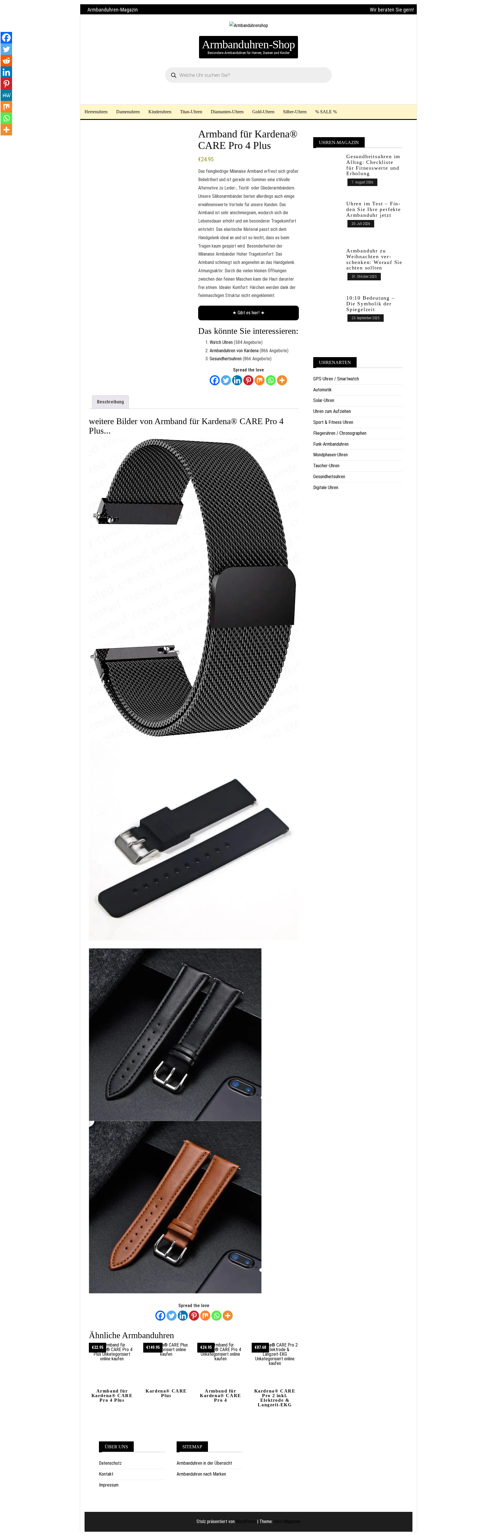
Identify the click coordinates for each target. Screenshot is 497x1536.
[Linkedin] (237, 380)
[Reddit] (6, 60)
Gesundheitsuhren (226, 358)
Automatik (322, 389)
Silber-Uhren (295, 111)
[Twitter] (226, 380)
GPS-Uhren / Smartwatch (336, 379)
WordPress (246, 1521)
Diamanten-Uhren (227, 111)
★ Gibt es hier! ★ (248, 312)
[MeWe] (6, 95)
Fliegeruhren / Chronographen (339, 433)
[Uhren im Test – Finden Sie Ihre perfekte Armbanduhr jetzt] (327, 221)
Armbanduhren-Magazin (112, 10)
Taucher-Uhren (326, 465)
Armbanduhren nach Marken (201, 1474)
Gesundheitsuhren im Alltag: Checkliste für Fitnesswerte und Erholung (373, 165)
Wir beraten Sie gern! (392, 10)
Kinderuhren (159, 111)
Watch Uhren (221, 342)
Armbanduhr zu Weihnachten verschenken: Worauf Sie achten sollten (374, 259)
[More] (282, 380)
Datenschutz (110, 1463)
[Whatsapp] (271, 380)
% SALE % (326, 111)
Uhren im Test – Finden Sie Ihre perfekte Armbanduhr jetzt (373, 209)
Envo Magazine (287, 1521)
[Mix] (260, 380)
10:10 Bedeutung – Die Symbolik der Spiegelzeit (370, 303)
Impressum (108, 1485)
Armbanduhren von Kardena (234, 350)
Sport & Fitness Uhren (333, 422)
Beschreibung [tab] (110, 402)
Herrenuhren (96, 111)
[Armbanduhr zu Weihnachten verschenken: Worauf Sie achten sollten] (327, 268)
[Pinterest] (248, 380)
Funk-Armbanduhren (331, 444)
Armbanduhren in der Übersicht (204, 1463)
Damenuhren (128, 111)
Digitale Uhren (325, 487)
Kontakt (106, 1474)
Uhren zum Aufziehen (332, 411)
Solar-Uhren (323, 400)
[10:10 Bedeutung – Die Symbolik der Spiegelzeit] (327, 311)
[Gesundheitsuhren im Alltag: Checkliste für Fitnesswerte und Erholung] (327, 174)
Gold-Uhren (263, 111)
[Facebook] (215, 380)
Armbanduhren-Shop (248, 44)
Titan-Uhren (191, 111)
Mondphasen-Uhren (330, 454)
